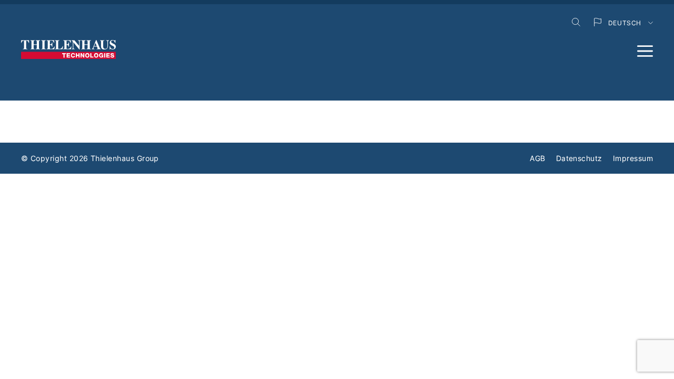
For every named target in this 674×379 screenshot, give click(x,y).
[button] (645, 51)
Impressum (633, 158)
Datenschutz (579, 158)
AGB (537, 158)
